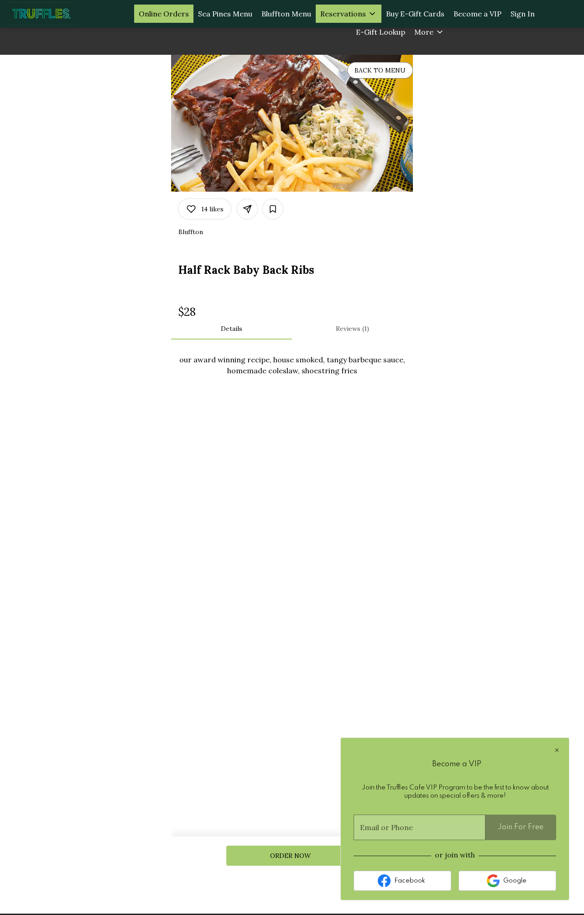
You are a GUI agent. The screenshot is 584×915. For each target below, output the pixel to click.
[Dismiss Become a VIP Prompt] (556, 750)
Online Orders (164, 13)
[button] (348, 14)
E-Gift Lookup (380, 32)
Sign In (523, 13)
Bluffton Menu (286, 13)
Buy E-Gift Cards (415, 13)
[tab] (231, 329)
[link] (290, 856)
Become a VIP (477, 13)
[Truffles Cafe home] (48, 13)
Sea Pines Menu (225, 13)
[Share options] (247, 209)
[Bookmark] (273, 209)
